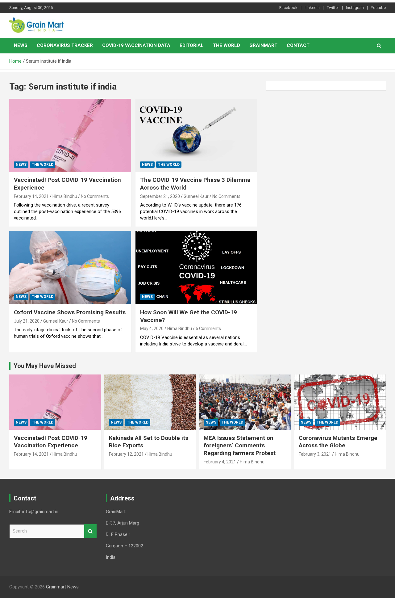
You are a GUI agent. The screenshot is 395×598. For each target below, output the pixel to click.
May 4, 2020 (152, 328)
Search (90, 531)
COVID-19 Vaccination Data (136, 45)
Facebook (288, 7)
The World (226, 45)
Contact (298, 45)
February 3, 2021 (315, 454)
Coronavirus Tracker (65, 45)
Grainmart (263, 45)
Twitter (333, 7)
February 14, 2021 (31, 196)
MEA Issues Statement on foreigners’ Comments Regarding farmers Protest (240, 445)
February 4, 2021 (220, 461)
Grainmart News (62, 587)
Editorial (192, 45)
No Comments (95, 196)
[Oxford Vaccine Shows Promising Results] (70, 267)
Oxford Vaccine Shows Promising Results (70, 312)
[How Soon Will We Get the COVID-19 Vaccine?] (196, 267)
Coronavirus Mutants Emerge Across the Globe (338, 441)
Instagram (355, 7)
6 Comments (208, 328)
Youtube (378, 7)
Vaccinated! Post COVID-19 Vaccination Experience (50, 441)
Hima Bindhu (64, 196)
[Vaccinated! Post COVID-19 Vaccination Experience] (70, 135)
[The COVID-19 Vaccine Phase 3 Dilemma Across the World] (196, 135)
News (20, 45)
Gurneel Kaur (196, 196)
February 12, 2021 (126, 454)
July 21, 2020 (27, 321)
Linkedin (312, 7)
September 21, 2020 (160, 196)
